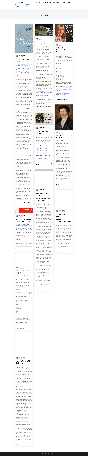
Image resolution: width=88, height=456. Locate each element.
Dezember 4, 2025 (22, 358)
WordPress (43, 453)
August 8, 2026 (21, 56)
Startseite (38, 2)
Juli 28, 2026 (41, 39)
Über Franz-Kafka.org (54, 2)
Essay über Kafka (19, 379)
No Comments (19, 202)
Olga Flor (30, 225)
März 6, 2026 (41, 128)
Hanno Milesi (23, 229)
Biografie (25, 326)
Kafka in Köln (46, 12)
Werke (69, 183)
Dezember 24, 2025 (42, 190)
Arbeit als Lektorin (21, 371)
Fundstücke (18, 328)
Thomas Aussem (22, 55)
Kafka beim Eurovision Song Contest (62, 50)
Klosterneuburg (20, 231)
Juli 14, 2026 (61, 45)
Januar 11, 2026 (21, 268)
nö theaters (50, 138)
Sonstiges (26, 202)
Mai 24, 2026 (21, 216)
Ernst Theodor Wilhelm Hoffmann (64, 142)
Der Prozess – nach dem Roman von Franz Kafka (43, 48)
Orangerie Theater (43, 155)
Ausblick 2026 (45, 2)
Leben (63, 2)
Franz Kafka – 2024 (22, 5)
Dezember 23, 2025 (62, 211)
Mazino (49, 453)
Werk (69, 2)
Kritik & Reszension (47, 106)
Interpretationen (27, 442)
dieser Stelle (38, 137)
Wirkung (29, 202)
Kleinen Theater (43, 145)
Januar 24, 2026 (61, 133)
